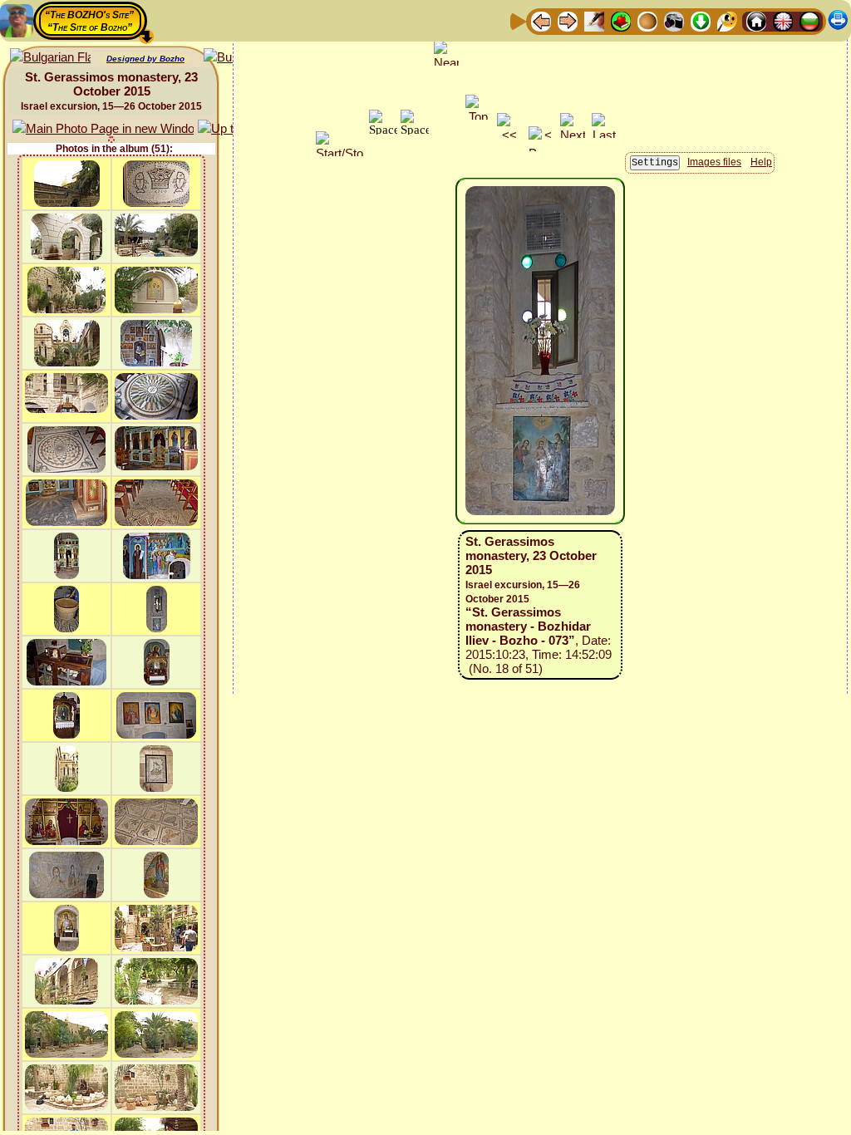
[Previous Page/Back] (541, 20)
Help (761, 162)
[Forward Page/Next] (568, 20)
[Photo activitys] (674, 20)
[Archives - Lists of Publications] (594, 20)
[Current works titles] (647, 20)
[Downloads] (701, 20)
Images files (714, 162)
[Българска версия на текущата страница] (50, 58)
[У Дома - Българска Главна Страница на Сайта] (809, 20)
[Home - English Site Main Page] (783, 20)
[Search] (727, 20)
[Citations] (621, 20)
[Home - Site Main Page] (756, 20)
